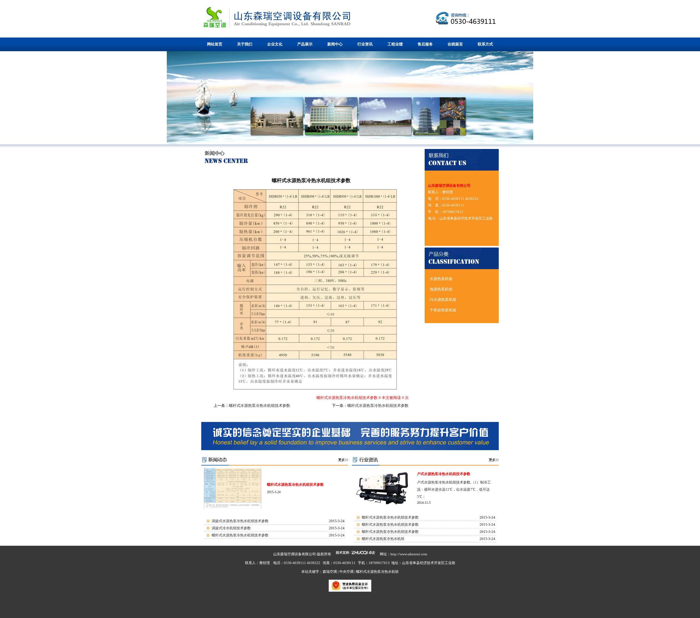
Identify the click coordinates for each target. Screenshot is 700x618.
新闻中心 (335, 44)
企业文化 (274, 44)
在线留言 (455, 44)
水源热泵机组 (441, 279)
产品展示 (305, 44)
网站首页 (214, 44)
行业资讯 (365, 44)
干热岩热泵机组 (443, 310)
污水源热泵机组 (443, 300)
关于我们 (244, 44)
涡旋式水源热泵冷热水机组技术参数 (240, 521)
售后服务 (425, 44)
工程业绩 (395, 44)
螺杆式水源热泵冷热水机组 (383, 539)
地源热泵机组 (441, 289)
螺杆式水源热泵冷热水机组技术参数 (259, 406)
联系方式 (485, 44)
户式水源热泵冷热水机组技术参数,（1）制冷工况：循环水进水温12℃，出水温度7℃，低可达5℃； (454, 489)
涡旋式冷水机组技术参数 (231, 528)
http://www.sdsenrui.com (408, 554)
